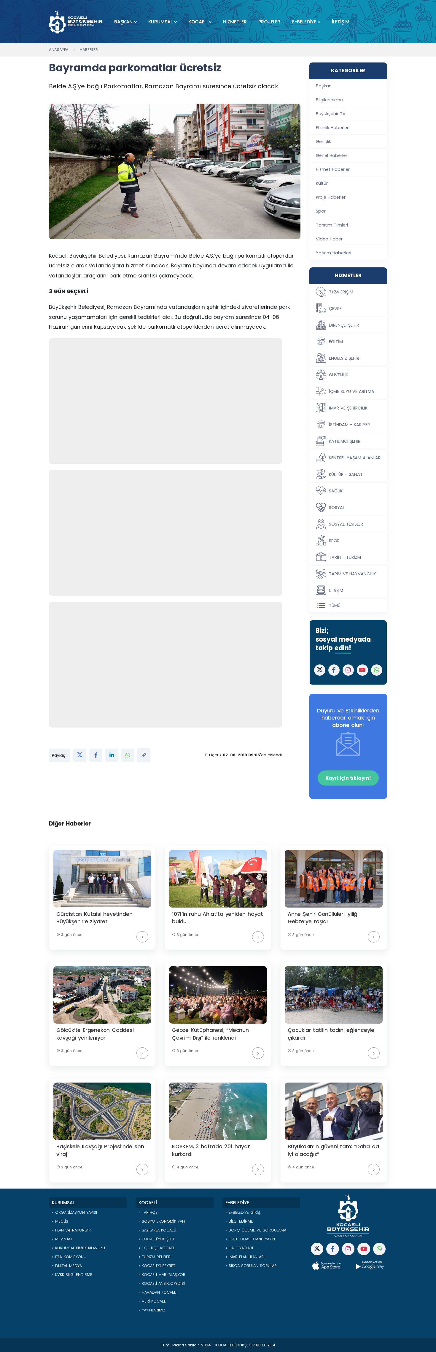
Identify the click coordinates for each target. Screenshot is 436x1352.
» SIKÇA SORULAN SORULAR (251, 1265)
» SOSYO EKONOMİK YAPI (162, 1221)
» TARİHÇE (148, 1212)
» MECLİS (60, 1221)
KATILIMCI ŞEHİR (344, 441)
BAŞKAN (123, 21)
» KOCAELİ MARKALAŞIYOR (162, 1274)
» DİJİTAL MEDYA (67, 1265)
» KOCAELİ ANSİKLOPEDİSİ (162, 1283)
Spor (321, 211)
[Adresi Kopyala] (143, 755)
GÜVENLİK (338, 375)
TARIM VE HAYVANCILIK (352, 574)
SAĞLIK (336, 491)
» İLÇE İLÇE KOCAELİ (157, 1248)
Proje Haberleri (331, 197)
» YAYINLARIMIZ (152, 1310)
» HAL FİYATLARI (239, 1248)
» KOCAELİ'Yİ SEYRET (157, 1265)
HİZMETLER (234, 21)
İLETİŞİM (340, 21)
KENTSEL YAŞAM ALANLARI (355, 458)
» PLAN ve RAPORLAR (71, 1230)
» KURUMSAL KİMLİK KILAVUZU (78, 1248)
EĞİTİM (336, 342)
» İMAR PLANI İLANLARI (245, 1257)
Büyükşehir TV (331, 114)
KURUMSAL (160, 21)
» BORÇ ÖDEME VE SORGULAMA (255, 1230)
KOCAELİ (198, 21)
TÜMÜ (334, 605)
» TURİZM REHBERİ (155, 1257)
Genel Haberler (331, 155)
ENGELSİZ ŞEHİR (344, 358)
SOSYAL (337, 507)
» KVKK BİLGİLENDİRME (72, 1274)
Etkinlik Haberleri (332, 128)
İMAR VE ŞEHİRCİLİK (348, 408)
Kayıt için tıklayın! (348, 778)
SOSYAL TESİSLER (346, 524)
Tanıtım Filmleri (332, 225)
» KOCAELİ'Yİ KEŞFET (156, 1239)
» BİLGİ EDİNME (239, 1221)
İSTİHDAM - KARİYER (349, 425)
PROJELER (269, 21)
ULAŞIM (336, 590)
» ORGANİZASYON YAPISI (74, 1212)
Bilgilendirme (329, 100)
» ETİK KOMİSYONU (69, 1257)
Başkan (324, 86)
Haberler (89, 49)
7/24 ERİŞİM (341, 292)
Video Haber (329, 239)
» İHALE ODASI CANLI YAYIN (250, 1239)
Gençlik (323, 141)
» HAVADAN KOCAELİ (157, 1292)
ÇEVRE (335, 308)
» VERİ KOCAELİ (152, 1301)
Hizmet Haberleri (333, 169)
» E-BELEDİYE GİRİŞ (242, 1212)
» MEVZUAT (62, 1239)
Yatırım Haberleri (333, 253)
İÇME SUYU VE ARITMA (351, 391)
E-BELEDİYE (304, 21)
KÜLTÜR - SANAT (346, 474)
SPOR (334, 541)
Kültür (322, 183)
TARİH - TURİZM (345, 557)
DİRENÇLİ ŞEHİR (344, 325)
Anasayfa (59, 49)
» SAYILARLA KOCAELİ (157, 1230)
